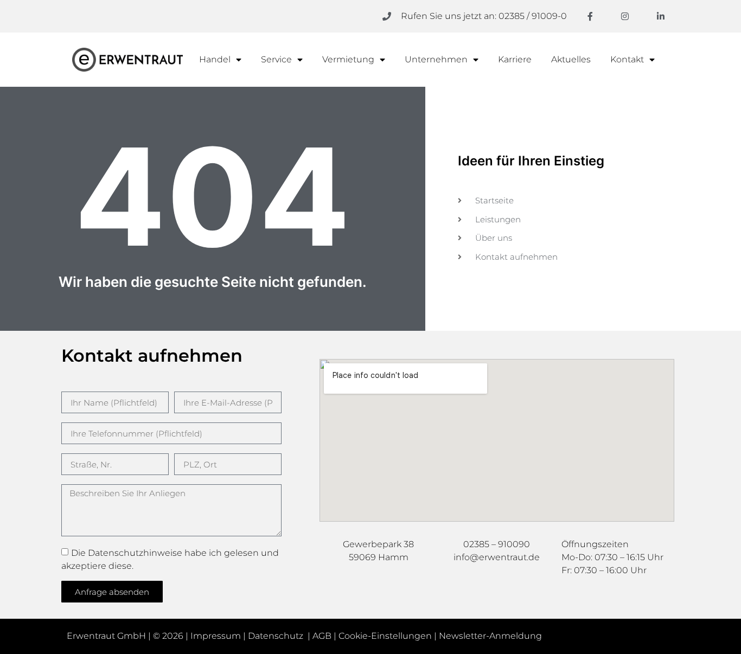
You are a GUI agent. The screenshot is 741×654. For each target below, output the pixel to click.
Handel (215, 59)
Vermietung (348, 59)
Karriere (515, 59)
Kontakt (627, 59)
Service (276, 59)
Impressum (215, 636)
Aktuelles (571, 59)
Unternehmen (436, 59)
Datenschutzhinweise (135, 553)
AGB (321, 636)
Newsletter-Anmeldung (490, 636)
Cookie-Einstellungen (385, 636)
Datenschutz (276, 636)
